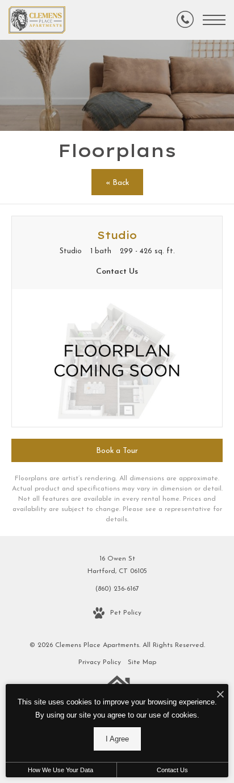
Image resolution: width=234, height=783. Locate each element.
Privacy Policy (99, 662)
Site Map (142, 662)
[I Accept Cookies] (220, 696)
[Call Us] (185, 20)
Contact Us (172, 769)
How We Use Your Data (60, 769)
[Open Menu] (214, 20)
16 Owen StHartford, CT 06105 (117, 565)
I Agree (117, 739)
